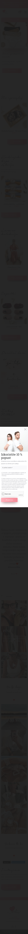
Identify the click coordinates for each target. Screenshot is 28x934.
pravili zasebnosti (15, 472)
